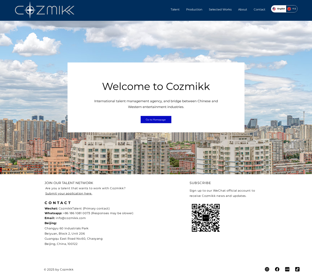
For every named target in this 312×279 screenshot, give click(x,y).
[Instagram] (267, 269)
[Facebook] (277, 269)
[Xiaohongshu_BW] (287, 269)
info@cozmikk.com (71, 218)
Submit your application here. (68, 193)
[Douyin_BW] (297, 269)
